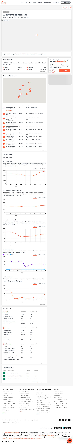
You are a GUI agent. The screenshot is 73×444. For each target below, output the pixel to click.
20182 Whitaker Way (10, 139)
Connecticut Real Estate (8, 403)
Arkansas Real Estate (7, 397)
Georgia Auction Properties (43, 402)
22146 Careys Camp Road (11, 129)
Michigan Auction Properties (43, 404)
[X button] (66, 420)
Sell (26, 2)
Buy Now (65, 70)
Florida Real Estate (7, 411)
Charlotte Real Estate (25, 405)
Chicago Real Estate (25, 407)
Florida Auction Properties (42, 406)
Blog (32, 420)
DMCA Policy (16, 438)
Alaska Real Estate (7, 393)
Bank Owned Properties (59, 405)
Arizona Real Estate (7, 395)
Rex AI (17, 422)
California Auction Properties (43, 397)
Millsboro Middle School (13, 373)
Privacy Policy (50, 435)
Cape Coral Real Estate (25, 403)
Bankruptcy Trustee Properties (61, 403)
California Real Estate (7, 399)
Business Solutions (58, 393)
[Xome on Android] (67, 428)
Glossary (27, 420)
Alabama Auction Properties (43, 412)
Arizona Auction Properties (43, 408)
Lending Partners (58, 397)
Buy (21, 2)
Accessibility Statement (54, 437)
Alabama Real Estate (7, 391)
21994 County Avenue (11, 122)
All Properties (39, 393)
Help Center (20, 420)
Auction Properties (58, 391)
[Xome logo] (3, 2)
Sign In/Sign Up (66, 2)
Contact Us (56, 2)
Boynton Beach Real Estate (26, 401)
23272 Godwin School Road (12, 126)
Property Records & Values (60, 399)
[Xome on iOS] (58, 428)
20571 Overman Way (10, 143)
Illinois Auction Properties (42, 410)
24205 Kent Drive (10, 136)
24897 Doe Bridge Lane (11, 133)
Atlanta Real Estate (24, 391)
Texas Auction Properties (42, 395)
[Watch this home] (63, 7)
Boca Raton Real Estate (25, 399)
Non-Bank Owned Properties (61, 407)
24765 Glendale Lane (10, 146)
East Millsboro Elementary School (15, 376)
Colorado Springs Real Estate (27, 409)
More (3, 413)
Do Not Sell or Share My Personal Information (30, 438)
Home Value (32, 2)
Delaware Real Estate (7, 405)
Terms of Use (41, 435)
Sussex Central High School (14, 379)
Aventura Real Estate (25, 397)
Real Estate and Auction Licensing (10, 432)
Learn (39, 2)
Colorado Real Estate (7, 401)
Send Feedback (60, 81)
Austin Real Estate (24, 395)
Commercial (57, 395)
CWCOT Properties (58, 401)
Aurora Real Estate (24, 393)
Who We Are (47, 2)
